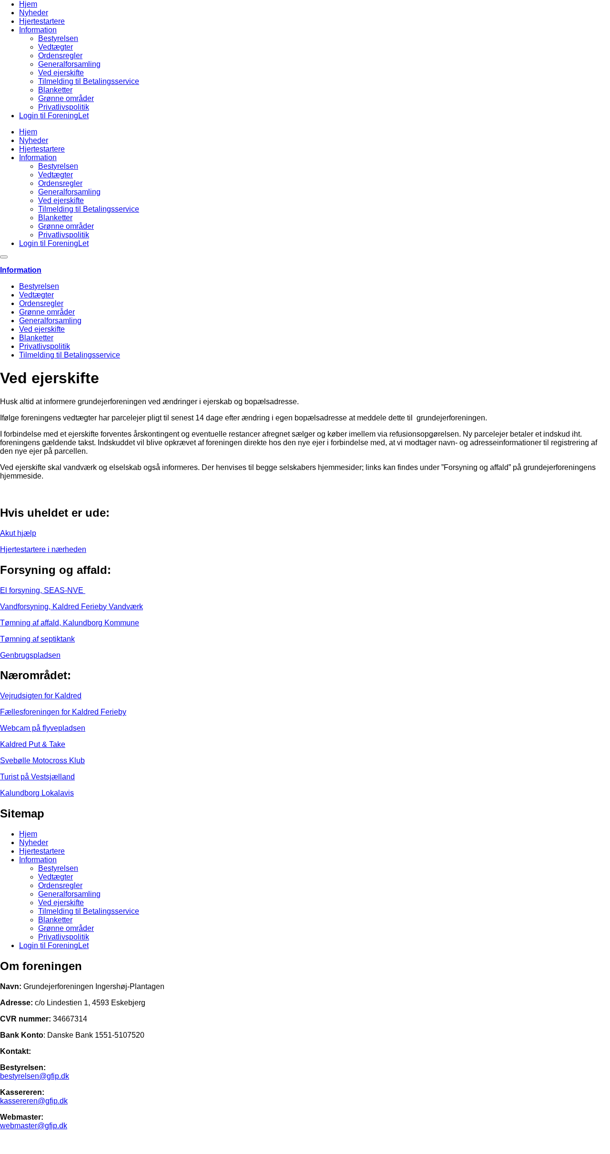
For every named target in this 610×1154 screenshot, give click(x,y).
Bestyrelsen (58, 38)
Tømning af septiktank (37, 639)
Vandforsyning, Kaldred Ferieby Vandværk (71, 607)
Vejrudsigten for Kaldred (40, 696)
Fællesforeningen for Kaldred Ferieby (63, 712)
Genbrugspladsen (30, 655)
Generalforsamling (69, 64)
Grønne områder (66, 98)
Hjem (28, 4)
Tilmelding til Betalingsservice (88, 81)
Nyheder (33, 13)
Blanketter (55, 90)
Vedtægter (55, 47)
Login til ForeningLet (54, 116)
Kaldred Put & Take (32, 744)
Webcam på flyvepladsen (42, 728)
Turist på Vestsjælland (37, 777)
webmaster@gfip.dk (33, 1126)
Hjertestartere (42, 21)
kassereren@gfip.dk (34, 1101)
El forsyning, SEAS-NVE (42, 590)
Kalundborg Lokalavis (37, 793)
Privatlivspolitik (63, 107)
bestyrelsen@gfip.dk (34, 1076)
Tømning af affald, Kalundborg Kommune (69, 623)
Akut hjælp (18, 533)
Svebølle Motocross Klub (42, 760)
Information (38, 30)
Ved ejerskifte (61, 73)
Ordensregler (60, 55)
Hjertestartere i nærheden (43, 549)
